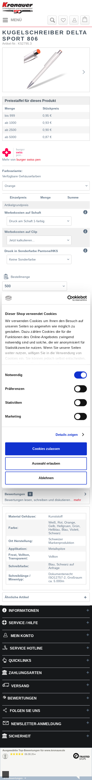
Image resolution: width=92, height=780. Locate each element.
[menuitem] (12, 20)
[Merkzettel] (63, 20)
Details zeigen (67, 435)
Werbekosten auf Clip (20, 232)
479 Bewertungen (13, 778)
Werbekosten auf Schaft (22, 212)
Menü (16, 20)
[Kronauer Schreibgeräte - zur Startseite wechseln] (17, 7)
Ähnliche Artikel (17, 597)
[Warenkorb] (84, 20)
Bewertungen (15, 494)
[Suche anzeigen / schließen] (52, 20)
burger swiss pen (29, 159)
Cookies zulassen (46, 449)
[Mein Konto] (73, 20)
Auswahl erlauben (46, 463)
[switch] (80, 388)
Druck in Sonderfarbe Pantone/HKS (31, 251)
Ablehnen (46, 478)
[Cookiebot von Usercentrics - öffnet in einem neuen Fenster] (67, 298)
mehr (77, 500)
